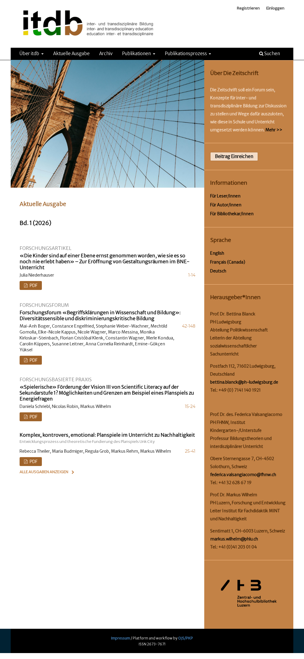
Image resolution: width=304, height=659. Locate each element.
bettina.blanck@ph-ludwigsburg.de (244, 382)
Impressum (120, 638)
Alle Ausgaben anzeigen (44, 471)
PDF (33, 285)
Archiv (106, 53)
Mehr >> (273, 130)
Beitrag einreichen (234, 156)
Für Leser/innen (225, 196)
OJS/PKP (185, 638)
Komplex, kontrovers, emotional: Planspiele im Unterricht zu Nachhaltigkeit (107, 438)
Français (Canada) (227, 262)
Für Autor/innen (225, 205)
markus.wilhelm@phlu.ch (234, 539)
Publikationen (137, 53)
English (217, 253)
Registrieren (248, 8)
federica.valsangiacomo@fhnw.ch (243, 474)
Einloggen (275, 8)
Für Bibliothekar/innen (232, 213)
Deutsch (218, 271)
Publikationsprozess (186, 53)
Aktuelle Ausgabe (71, 53)
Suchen (271, 53)
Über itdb (30, 53)
